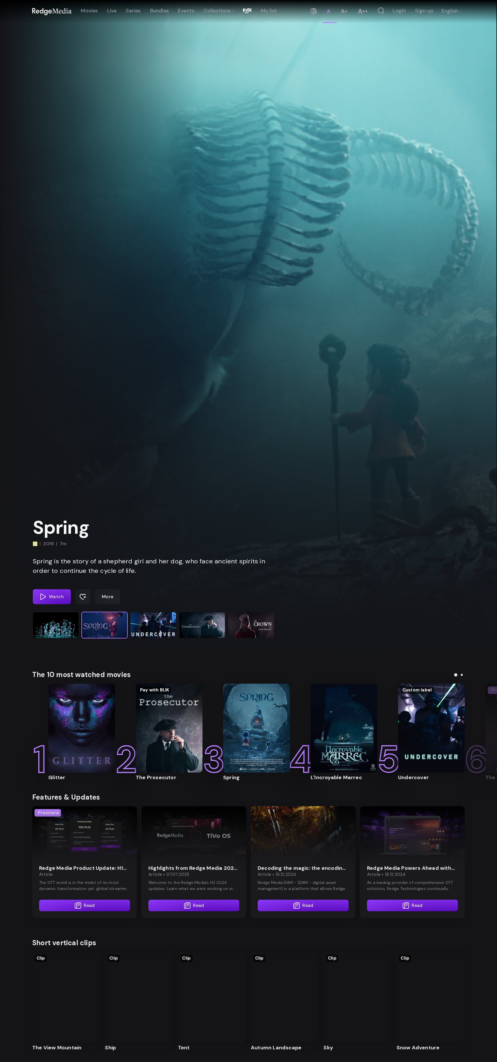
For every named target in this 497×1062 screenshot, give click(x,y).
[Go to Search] (381, 11)
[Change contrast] (313, 11)
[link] (52, 11)
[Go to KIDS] (247, 11)
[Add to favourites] (82, 596)
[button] (56, 625)
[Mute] (488, 558)
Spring (61, 527)
